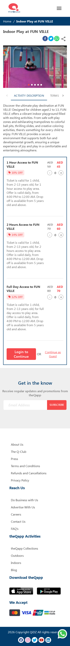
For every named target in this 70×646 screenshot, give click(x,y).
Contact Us (18, 521)
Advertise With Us (23, 507)
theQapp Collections (24, 548)
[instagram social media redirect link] (28, 640)
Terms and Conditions (25, 466)
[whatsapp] (57, 39)
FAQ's (14, 529)
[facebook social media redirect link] (21, 640)
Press (14, 459)
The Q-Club (18, 452)
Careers (16, 514)
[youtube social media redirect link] (41, 640)
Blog (14, 570)
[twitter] (51, 39)
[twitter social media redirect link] (35, 640)
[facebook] (45, 39)
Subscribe (57, 405)
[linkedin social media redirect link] (48, 640)
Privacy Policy (20, 480)
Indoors (16, 563)
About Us (17, 444)
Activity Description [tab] (29, 95)
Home (7, 21)
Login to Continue (21, 354)
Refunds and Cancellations (28, 473)
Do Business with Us (24, 500)
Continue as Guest (53, 354)
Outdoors (17, 555)
